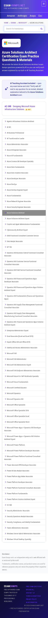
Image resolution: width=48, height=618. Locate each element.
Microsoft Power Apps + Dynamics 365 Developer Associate (22, 429)
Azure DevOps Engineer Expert (17, 190)
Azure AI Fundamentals (15, 156)
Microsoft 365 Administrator (16, 359)
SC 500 (9, 505)
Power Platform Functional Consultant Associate (23, 488)
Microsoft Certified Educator (17, 388)
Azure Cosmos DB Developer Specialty (20, 161)
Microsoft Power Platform (16, 445)
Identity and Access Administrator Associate (22, 348)
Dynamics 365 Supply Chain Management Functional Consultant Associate (23, 306)
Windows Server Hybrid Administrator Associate (23, 534)
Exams (13, 23)
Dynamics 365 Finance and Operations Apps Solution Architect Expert (23, 288)
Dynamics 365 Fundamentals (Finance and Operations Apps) (23, 297)
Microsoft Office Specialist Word (18, 422)
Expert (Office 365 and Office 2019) (18, 342)
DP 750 (9, 247)
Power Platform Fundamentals (17, 494)
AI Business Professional (15, 133)
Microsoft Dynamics (14, 393)
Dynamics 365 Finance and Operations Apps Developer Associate (20, 280)
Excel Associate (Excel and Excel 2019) (20, 336)
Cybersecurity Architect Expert (17, 230)
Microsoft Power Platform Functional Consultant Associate (22, 457)
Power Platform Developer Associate (19, 482)
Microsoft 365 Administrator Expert (19, 365)
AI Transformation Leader (15, 139)
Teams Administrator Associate (17, 528)
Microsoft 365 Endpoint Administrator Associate (23, 371)
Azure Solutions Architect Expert (18, 219)
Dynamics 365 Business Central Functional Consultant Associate (24, 254)
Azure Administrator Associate (17, 144)
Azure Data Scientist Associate (17, 173)
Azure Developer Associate (16, 179)
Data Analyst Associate (15, 241)
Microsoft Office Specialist (16, 405)
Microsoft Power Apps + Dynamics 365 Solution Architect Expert (22, 437)
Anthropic (23, 15)
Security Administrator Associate (18, 511)
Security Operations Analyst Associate (20, 516)
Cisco (41, 15)
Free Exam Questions (34, 586)
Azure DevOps (12, 184)
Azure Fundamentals (14, 196)
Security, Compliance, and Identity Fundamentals (23, 522)
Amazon (11, 15)
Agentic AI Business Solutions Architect (20, 121)
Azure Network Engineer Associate (19, 201)
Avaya (33, 15)
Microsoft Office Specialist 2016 (18, 411)
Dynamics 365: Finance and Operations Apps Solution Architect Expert (23, 323)
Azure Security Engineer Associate (18, 207)
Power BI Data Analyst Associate (18, 471)
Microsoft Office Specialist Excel (18, 416)
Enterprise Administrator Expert (17, 331)
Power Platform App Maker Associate (20, 476)
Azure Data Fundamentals (15, 167)
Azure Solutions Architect (16, 213)
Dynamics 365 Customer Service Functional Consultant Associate (20, 262)
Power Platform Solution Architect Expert (21, 499)
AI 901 (9, 127)
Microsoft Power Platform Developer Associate (23, 451)
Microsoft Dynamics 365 (15, 399)
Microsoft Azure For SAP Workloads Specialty (23, 376)
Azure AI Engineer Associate (16, 150)
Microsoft (23, 23)
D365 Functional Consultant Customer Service (23, 236)
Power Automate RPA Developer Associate (21, 465)
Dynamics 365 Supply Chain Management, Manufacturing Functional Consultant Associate (20, 314)
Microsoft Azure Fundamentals (17, 382)
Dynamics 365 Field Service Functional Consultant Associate (22, 271)
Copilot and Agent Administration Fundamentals (23, 224)
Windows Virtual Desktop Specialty (19, 539)
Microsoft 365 (12, 353)
